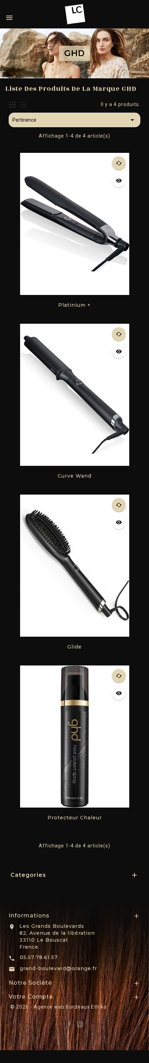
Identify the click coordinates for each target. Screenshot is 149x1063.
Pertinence (74, 120)
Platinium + (74, 305)
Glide (74, 647)
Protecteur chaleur (74, 817)
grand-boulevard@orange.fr (58, 968)
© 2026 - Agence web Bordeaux (50, 1007)
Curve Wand (74, 476)
